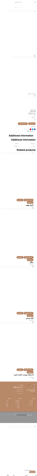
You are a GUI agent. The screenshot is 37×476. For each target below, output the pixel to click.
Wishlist (8, 475)
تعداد (35, 119)
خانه (22, 7)
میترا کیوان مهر (31, 112)
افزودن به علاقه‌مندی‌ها (22, 123)
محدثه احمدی (32, 264)
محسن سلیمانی (31, 320)
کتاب (19, 7)
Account (26, 475)
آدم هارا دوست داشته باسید (24, 374)
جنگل (32, 262)
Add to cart (31, 123)
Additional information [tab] (21, 135)
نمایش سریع (20, 257)
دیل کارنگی (16, 143)
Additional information (30, 131)
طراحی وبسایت (29, 414)
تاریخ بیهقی (29, 205)
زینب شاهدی (32, 377)
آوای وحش (30, 318)
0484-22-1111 (18, 387)
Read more (30, 202)
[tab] (17, 131)
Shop (36, 475)
